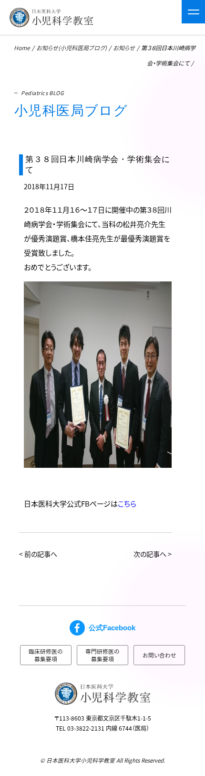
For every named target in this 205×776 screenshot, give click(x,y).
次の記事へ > (152, 554)
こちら (127, 503)
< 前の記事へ (38, 554)
